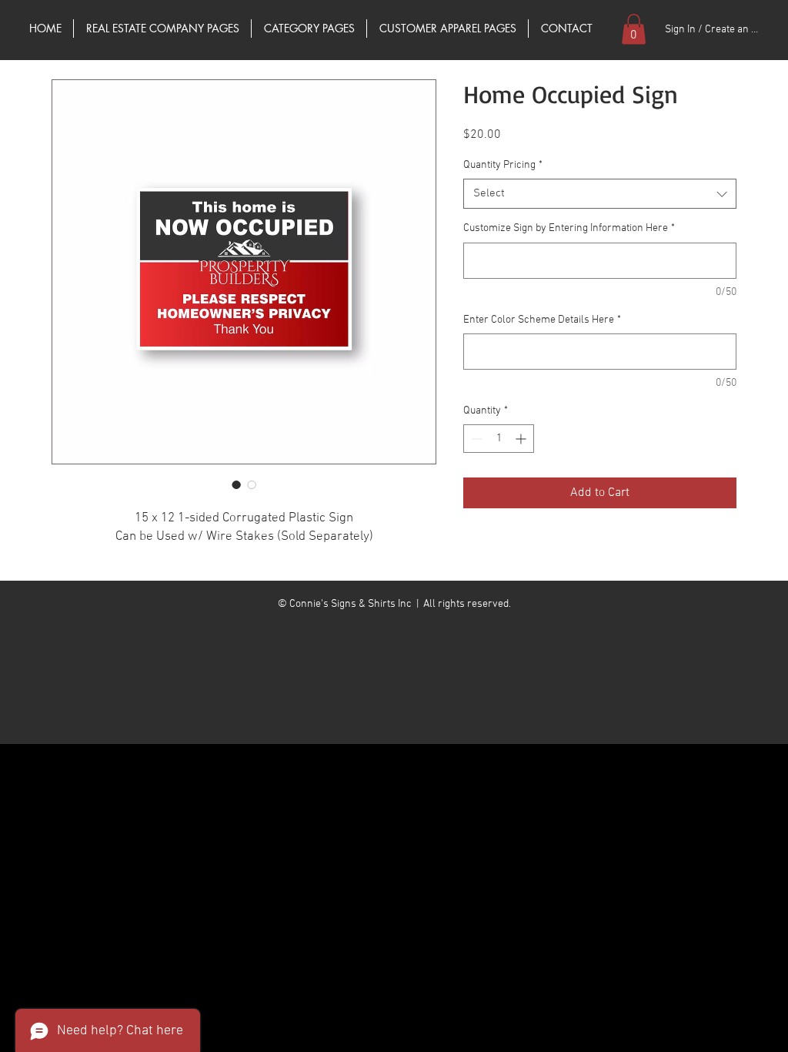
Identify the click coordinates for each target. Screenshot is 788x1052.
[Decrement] (475, 438)
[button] (633, 29)
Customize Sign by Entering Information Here (569, 228)
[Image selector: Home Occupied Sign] (236, 484)
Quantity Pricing (503, 165)
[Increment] (522, 438)
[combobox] (599, 194)
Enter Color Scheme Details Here (542, 320)
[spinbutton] (499, 438)
